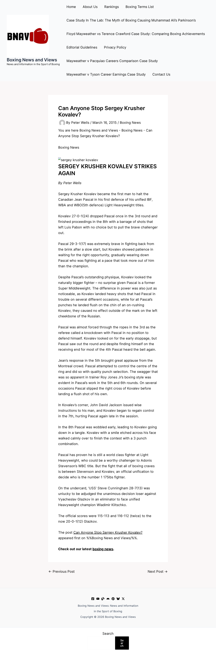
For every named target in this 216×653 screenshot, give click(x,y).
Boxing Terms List (140, 7)
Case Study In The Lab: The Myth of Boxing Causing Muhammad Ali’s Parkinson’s (131, 20)
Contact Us (161, 74)
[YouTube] (97, 598)
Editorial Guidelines (81, 47)
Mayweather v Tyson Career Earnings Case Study (106, 74)
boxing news (102, 549)
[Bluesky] (118, 598)
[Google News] (108, 598)
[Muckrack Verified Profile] (102, 598)
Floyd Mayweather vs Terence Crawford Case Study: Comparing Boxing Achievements (135, 34)
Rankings (111, 7)
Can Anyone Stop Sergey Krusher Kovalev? (107, 532)
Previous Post (61, 571)
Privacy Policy (115, 47)
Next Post (158, 571)
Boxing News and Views (32, 59)
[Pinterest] (113, 598)
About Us (90, 7)
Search (108, 634)
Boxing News (130, 123)
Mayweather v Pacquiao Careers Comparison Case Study (112, 61)
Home (71, 7)
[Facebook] (92, 598)
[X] (123, 598)
